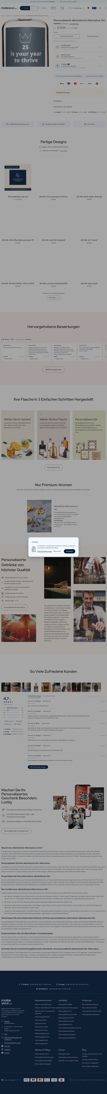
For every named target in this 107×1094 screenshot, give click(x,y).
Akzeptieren (69, 551)
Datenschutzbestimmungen (44, 551)
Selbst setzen (57, 551)
